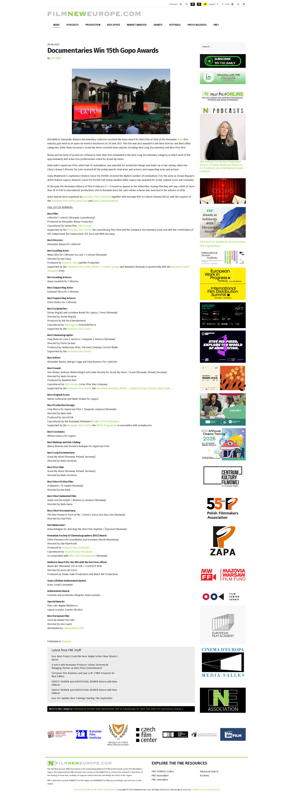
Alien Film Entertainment (82, 555)
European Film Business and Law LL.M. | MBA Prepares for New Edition (83, 675)
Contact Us (101, 789)
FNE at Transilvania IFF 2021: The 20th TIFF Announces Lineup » (149, 709)
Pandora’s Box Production (76, 547)
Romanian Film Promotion (97, 196)
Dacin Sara (82, 200)
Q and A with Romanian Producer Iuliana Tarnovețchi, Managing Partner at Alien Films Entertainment (80, 666)
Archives (204, 775)
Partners (91, 789)
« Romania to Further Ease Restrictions (93, 709)
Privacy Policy (79, 789)
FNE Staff (56, 58)
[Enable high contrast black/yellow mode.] (199, 4)
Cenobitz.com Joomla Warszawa (205, 789)
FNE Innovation (160, 779)
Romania (66, 641)
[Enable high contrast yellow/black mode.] (205, 4)
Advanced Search (209, 771)
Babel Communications (105, 200)
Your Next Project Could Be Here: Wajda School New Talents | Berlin (85, 658)
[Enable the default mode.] (181, 4)
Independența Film (73, 628)
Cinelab (152, 388)
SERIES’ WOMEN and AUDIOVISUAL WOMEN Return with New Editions (84, 683)
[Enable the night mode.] (186, 4)
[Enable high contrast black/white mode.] (192, 4)
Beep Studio (163, 388)
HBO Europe (84, 225)
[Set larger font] (244, 4)
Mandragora (71, 324)
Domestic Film (69, 262)
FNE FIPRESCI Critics (163, 771)
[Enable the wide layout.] (222, 4)
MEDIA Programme (107, 425)
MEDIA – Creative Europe (105, 266)
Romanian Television (107, 388)
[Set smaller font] (232, 4)
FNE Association (160, 775)
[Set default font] (238, 4)
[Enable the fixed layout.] (217, 4)
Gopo (180, 139)
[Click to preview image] (121, 101)
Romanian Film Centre (63, 200)
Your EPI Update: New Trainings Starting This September (82, 698)
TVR (94, 421)
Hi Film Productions (108, 421)
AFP (108, 186)
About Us (112, 789)
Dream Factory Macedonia (78, 551)
